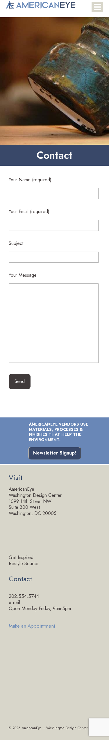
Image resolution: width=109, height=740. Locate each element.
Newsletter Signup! (54, 453)
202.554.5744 (24, 596)
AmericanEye (31, 728)
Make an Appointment (32, 625)
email (14, 602)
